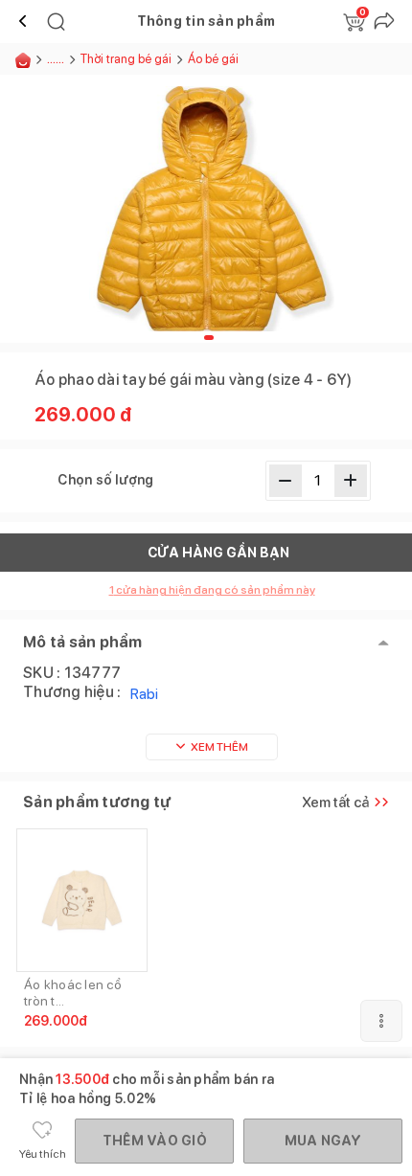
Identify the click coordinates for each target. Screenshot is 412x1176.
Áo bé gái (213, 59)
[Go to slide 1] (209, 337)
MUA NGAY (323, 1140)
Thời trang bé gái (126, 59)
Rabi (144, 694)
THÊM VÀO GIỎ (155, 1140)
